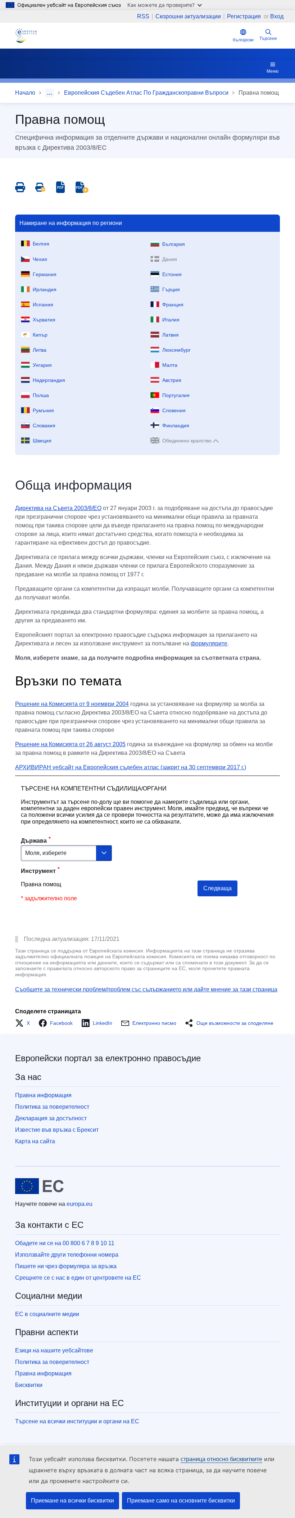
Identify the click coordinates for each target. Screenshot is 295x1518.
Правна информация (43, 1095)
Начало (25, 93)
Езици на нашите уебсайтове (54, 1350)
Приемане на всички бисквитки (72, 1500)
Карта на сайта (35, 1141)
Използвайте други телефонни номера (66, 1255)
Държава (34, 841)
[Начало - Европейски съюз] (39, 1186)
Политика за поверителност (52, 1107)
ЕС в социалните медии (47, 1314)
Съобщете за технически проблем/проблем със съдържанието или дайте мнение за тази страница (146, 989)
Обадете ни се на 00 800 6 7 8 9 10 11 (64, 1243)
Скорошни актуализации (188, 16)
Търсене (268, 38)
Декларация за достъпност (51, 1118)
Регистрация (244, 16)
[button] (24, 1023)
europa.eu (79, 1204)
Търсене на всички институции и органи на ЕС (77, 1421)
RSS (143, 16)
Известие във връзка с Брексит (57, 1130)
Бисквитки (28, 1385)
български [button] (243, 39)
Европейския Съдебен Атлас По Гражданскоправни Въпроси (146, 93)
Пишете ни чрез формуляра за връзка (66, 1266)
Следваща (217, 888)
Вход (276, 16)
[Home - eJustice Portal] (26, 35)
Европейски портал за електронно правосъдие (108, 1058)
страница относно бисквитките (221, 1459)
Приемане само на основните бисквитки (181, 1500)
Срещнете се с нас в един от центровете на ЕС (78, 1278)
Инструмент (38, 871)
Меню (272, 71)
